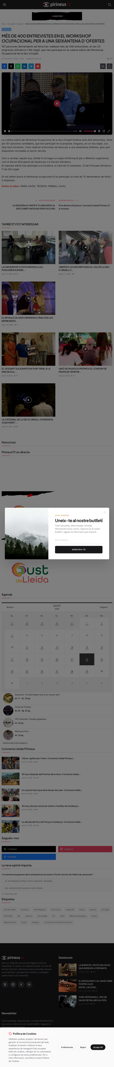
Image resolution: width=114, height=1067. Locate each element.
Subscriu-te (79, 549)
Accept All (98, 1047)
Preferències (67, 1047)
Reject (83, 1047)
